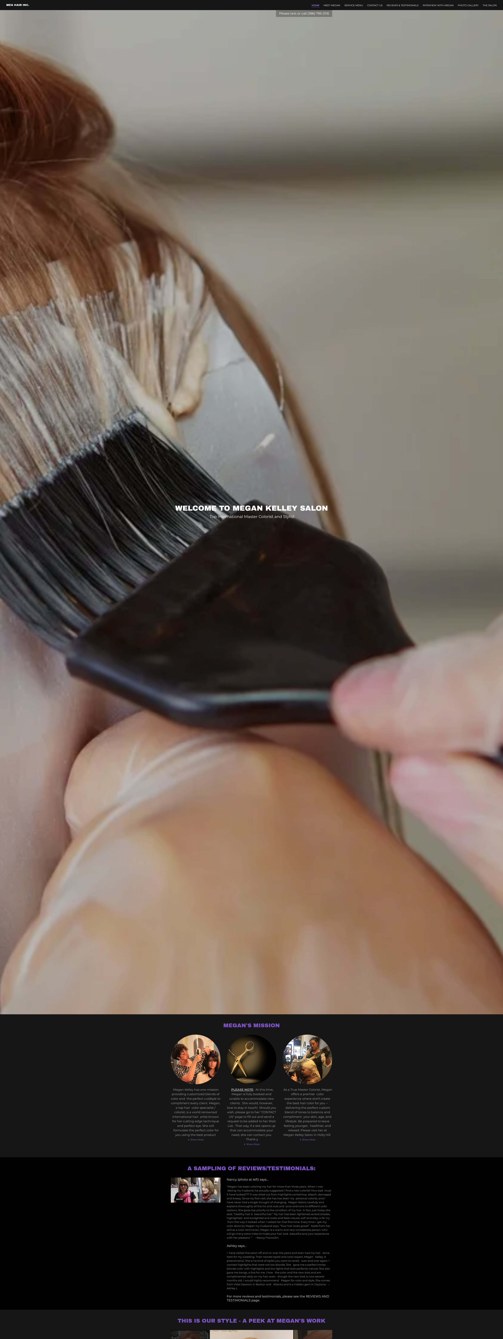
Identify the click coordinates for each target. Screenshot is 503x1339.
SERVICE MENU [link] (353, 5)
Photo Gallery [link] (468, 5)
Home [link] (315, 5)
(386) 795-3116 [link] (318, 13)
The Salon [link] (490, 5)
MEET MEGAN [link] (332, 5)
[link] (17, 5)
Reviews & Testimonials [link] (403, 5)
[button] (196, 1139)
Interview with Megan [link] (438, 5)
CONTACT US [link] (374, 5)
